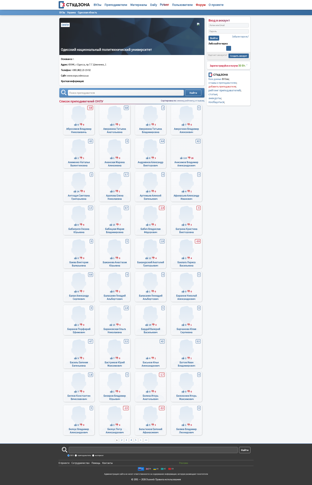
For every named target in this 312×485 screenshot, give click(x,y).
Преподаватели (115, 5)
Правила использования (168, 479)
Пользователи (182, 5)
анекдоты (214, 98)
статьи (212, 94)
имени (180, 100)
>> (146, 440)
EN (150, 469)
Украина (71, 12)
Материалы (138, 5)
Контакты (107, 462)
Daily (153, 5)
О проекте (64, 462)
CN (172, 469)
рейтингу (189, 100)
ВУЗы (97, 5)
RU (142, 469)
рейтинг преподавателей (224, 90)
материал (99, 455)
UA (157, 469)
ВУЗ (71, 455)
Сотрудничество (81, 462)
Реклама (183, 462)
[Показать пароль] (245, 31)
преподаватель (84, 455)
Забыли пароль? (240, 36)
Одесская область (87, 12)
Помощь (95, 462)
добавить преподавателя (222, 86)
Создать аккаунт (238, 55)
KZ (165, 469)
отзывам (199, 100)
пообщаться (216, 102)
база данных (214, 79)
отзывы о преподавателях (222, 82)
